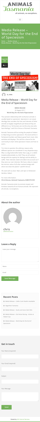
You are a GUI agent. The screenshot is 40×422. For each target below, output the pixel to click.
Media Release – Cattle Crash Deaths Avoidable (20, 301)
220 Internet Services (23, 419)
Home (3, 41)
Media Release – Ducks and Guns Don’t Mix (18, 310)
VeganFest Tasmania (11, 305)
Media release (12, 41)
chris (10, 94)
